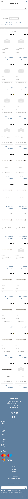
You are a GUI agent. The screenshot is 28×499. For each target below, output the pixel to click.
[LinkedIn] (17, 413)
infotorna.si (15, 407)
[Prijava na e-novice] (25, 487)
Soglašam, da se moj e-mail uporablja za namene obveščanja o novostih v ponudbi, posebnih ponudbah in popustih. (12, 492)
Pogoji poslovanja (14, 476)
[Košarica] (25, 2)
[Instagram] (12, 413)
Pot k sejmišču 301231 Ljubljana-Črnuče (11, 403)
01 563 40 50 (15, 405)
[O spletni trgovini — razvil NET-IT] (24, 497)
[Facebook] (10, 413)
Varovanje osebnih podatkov (14, 478)
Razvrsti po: (5, 18)
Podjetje (14, 469)
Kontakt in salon (14, 471)
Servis (14, 473)
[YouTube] (15, 413)
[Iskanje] (25, 8)
